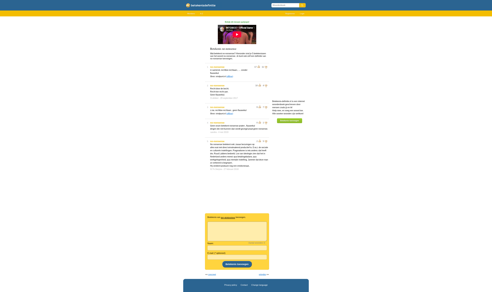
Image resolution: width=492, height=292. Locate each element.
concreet (212, 274)
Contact (244, 285)
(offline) (229, 76)
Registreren (290, 14)
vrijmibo (262, 274)
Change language (259, 285)
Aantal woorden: (255, 243)
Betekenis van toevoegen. (226, 217)
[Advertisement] (193, 56)
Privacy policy (230, 285)
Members (191, 14)
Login (302, 14)
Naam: (210, 243)
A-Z (201, 14)
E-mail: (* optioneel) (216, 253)
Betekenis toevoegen (289, 121)
